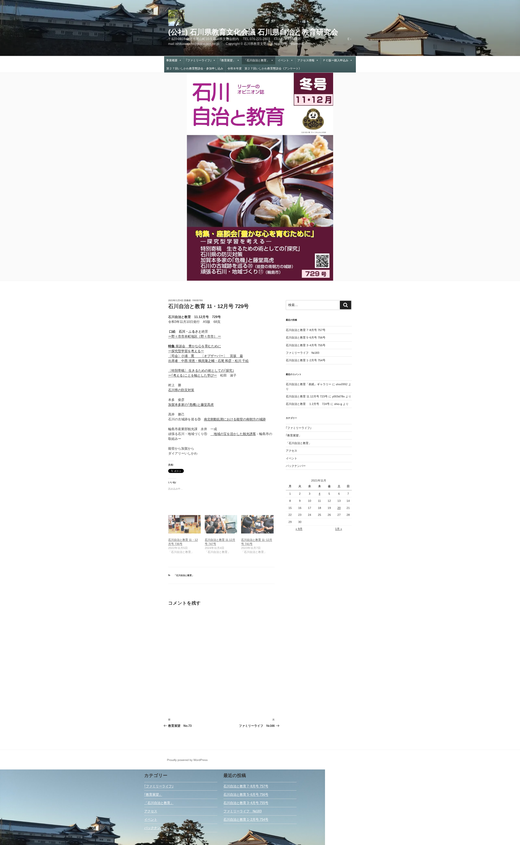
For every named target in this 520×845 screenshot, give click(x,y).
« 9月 (299, 528)
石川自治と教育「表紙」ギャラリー (308, 384)
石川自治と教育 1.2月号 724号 (308, 404)
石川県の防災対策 (181, 390)
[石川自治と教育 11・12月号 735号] (184, 524)
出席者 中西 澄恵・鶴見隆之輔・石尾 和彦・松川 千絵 (208, 360)
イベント (283, 60)
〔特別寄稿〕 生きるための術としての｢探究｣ (201, 370)
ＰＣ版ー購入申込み (335, 60)
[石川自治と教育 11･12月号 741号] (257, 524)
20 (339, 508)
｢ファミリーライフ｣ (198, 60)
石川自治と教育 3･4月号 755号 (305, 345)
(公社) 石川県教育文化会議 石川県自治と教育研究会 (253, 32)
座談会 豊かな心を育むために (194, 346)
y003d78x (197, 300)
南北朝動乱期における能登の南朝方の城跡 (235, 419)
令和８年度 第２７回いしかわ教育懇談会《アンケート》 (264, 68)
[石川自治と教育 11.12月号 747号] (221, 524)
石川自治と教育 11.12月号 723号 (307, 396)
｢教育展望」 (227, 60)
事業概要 (172, 60)
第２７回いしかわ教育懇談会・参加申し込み (194, 68)
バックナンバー (296, 465)
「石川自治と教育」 (256, 60)
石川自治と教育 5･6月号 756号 (305, 337)
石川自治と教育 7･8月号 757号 (305, 330)
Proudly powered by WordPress (187, 760)
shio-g (338, 404)
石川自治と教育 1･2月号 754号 (305, 360)
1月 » (338, 528)
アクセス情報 (305, 60)
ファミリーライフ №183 (302, 352)
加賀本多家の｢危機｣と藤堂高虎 (191, 404)
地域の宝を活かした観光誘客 (233, 434)
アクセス (291, 450)
